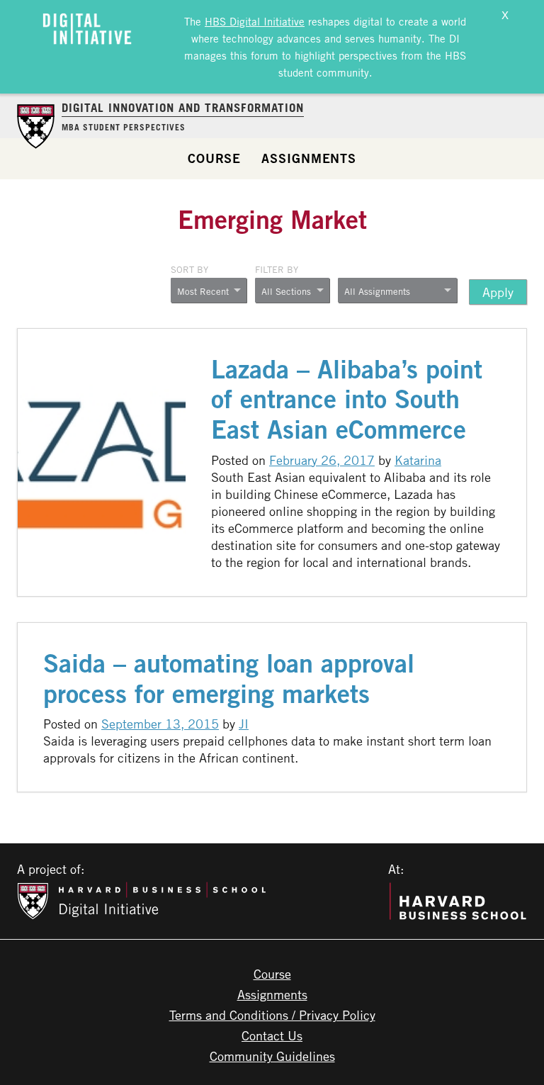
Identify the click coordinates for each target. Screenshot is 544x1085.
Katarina (418, 460)
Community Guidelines (272, 1056)
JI (244, 723)
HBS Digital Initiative (255, 21)
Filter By (276, 269)
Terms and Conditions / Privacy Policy (272, 1015)
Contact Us (272, 1035)
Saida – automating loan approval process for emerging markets (228, 678)
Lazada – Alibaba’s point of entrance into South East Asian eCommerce (346, 399)
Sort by (189, 269)
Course (214, 158)
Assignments (308, 158)
